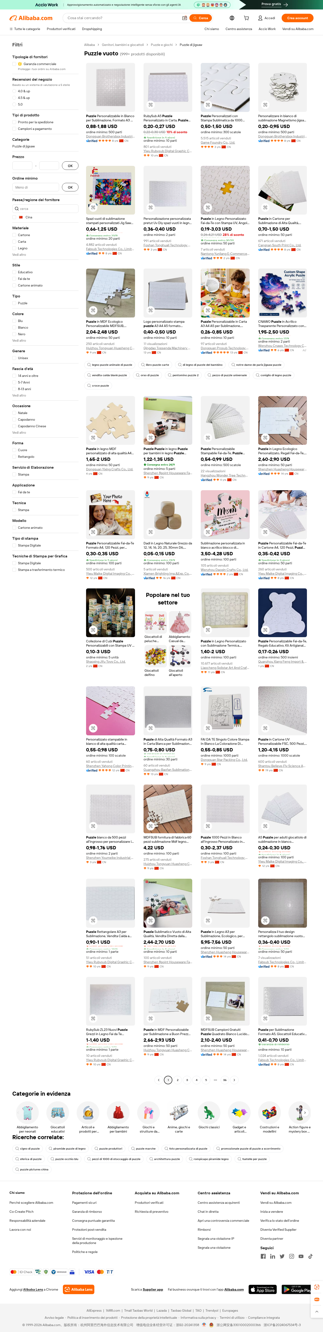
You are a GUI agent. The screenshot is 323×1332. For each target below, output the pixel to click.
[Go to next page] (234, 1080)
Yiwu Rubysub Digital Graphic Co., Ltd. (168, 151)
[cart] (247, 19)
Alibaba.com (234, 1289)
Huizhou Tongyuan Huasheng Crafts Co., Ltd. (110, 348)
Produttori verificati (149, 1202)
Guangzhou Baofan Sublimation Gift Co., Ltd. (168, 770)
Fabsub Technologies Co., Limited (110, 249)
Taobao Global (181, 1310)
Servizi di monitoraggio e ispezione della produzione (97, 1241)
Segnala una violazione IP (216, 1238)
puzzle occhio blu (66, 1159)
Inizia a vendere (271, 1211)
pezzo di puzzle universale (229, 375)
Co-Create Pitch (21, 1211)
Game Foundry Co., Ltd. (218, 142)
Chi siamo (17, 1193)
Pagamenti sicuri (84, 1202)
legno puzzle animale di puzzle (112, 364)
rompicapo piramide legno (211, 1159)
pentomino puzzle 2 (186, 375)
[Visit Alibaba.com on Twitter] (282, 1256)
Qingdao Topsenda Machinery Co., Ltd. (168, 348)
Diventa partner (271, 1238)
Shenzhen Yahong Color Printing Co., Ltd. (110, 766)
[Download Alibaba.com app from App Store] (263, 1289)
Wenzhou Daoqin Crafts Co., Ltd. (224, 570)
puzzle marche (146, 1148)
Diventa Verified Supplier (278, 1229)
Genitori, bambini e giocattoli (123, 45)
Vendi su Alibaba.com (276, 1202)
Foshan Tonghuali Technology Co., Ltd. (168, 245)
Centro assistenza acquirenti (219, 1202)
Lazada (162, 1310)
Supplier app (153, 1289)
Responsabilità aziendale (27, 1220)
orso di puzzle (150, 375)
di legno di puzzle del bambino (203, 364)
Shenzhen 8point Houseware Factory (168, 473)
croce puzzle (100, 385)
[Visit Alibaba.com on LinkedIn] (272, 1256)
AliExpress (94, 1310)
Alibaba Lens (33, 1289)
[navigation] (45, 563)
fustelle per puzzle (254, 1159)
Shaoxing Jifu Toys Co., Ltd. (106, 661)
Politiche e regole (85, 1252)
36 (225, 1080)
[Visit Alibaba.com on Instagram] (291, 1256)
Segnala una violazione (214, 1247)
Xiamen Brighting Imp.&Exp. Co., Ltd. (168, 573)
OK (70, 166)
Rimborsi (204, 1229)
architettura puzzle (167, 1159)
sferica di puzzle (31, 1159)
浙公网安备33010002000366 (239, 1325)
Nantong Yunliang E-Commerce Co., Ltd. (225, 254)
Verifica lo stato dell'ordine (279, 1220)
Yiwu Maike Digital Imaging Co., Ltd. (110, 573)
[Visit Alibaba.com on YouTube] (301, 1256)
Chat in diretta (208, 1211)
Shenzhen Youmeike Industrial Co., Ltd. (110, 858)
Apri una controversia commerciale (223, 1220)
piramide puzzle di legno (69, 1148)
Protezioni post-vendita (89, 1229)
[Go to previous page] (158, 1080)
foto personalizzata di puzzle (188, 1148)
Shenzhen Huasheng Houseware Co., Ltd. (282, 469)
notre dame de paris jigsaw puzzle (258, 364)
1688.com (113, 1310)
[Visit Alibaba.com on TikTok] (310, 1256)
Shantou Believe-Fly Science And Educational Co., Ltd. (282, 766)
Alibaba (89, 45)
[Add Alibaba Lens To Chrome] (78, 1289)
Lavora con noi (20, 1229)
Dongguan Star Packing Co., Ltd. (224, 760)
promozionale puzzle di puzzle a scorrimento (250, 1148)
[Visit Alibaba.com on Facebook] (263, 1256)
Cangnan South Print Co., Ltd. (279, 245)
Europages (230, 1310)
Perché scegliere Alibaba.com (31, 1202)
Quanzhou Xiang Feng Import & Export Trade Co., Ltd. (282, 661)
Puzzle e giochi (162, 45)
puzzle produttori (110, 1148)
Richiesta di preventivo (151, 1211)
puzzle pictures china (34, 1169)
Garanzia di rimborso (87, 1211)
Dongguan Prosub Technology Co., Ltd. (225, 348)
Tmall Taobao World (138, 1310)
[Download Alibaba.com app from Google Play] (298, 1289)
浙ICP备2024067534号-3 (282, 1325)
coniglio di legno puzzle (276, 375)
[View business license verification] (204, 1325)
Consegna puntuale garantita (93, 1220)
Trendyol (211, 1310)
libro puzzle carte (157, 364)
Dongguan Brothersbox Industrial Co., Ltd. (110, 136)
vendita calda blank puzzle (109, 375)
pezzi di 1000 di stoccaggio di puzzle (116, 1159)
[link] (317, 1287)
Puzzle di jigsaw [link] (191, 45)
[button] (185, 18)
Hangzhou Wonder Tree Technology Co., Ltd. (225, 475)
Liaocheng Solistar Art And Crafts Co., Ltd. (225, 668)
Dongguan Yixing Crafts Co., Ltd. (109, 469)
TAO (198, 1310)
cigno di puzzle (30, 1148)
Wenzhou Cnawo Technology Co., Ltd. (282, 346)
